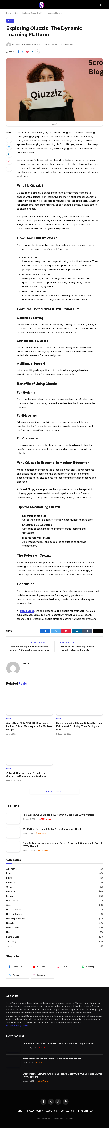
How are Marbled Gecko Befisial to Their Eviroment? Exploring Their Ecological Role (79, 726)
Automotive (11, 869)
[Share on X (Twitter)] (23, 51)
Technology (12, 941)
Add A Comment (54, 791)
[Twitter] (9, 147)
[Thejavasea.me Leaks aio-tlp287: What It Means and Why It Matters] (13, 818)
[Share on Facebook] (18, 51)
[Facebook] (9, 140)
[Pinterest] (9, 161)
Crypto (9, 887)
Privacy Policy (34, 1111)
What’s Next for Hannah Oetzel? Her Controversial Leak (52, 829)
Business (10, 878)
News (8, 932)
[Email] (9, 169)
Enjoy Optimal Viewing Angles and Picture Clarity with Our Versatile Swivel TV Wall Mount (62, 844)
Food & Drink (12, 900)
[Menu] (8, 5)
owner (17, 44)
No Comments (52, 44)
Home (19, 1111)
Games (9, 905)
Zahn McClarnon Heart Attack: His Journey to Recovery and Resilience (26, 774)
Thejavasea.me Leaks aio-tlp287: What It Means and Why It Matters (58, 814)
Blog (10, 21)
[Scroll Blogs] (54, 5)
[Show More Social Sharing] (37, 51)
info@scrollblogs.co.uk (17, 1025)
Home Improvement (15, 918)
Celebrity (10, 882)
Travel (9, 946)
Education (10, 891)
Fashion (9, 896)
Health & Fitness (13, 909)
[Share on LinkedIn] (32, 51)
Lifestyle (10, 923)
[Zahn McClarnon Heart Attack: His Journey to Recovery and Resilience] (29, 752)
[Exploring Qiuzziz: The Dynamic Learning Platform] (54, 89)
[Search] (101, 5)
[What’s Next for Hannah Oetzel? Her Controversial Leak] (13, 832)
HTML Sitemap (85, 1111)
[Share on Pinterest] (27, 51)
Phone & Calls (12, 937)
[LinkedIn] (9, 154)
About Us (51, 1111)
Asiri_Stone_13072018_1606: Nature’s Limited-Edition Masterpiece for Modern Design (29, 726)
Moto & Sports (13, 928)
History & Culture (14, 914)
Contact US (67, 1111)
